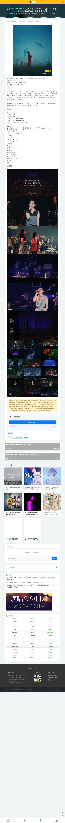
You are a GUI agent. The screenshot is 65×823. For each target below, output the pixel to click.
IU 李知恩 (50, 626)
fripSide (50, 624)
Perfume (32, 640)
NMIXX (15, 640)
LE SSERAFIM (15, 632)
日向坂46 (50, 655)
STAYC (51, 643)
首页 (16, 21)
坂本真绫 (11, 433)
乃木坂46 (15, 655)
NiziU (50, 638)
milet (15, 635)
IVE (55, 103)
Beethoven (33, 621)
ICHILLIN (15, 626)
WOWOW (10, 92)
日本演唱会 (17, 13)
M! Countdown (50, 632)
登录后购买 (33, 422)
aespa (33, 618)
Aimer (51, 618)
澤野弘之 (33, 657)
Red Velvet (15, 643)
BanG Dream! (15, 621)
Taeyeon (33, 646)
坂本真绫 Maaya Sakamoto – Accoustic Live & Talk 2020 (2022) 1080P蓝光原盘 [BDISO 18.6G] (13, 539)
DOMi (53, 13)
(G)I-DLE (15, 618)
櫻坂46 (15, 657)
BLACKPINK (15, 624)
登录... (9, 558)
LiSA (33, 632)
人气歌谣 (33, 655)
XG (32, 652)
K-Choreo (32, 629)
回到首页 (8, 821)
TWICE (50, 649)
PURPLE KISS (50, 640)
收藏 (10, 437)
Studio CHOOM (15, 646)
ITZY (33, 626)
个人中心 (57, 821)
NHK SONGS (33, 638)
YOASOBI (50, 652)
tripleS (33, 649)
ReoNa (33, 643)
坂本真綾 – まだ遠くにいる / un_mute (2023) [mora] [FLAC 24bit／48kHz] (52, 488)
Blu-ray (11, 13)
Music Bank (33, 635)
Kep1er (50, 629)
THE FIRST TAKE (15, 649)
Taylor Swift (51, 646)
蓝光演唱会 (24, 13)
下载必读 (40, 821)
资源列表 (24, 821)
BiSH (50, 621)
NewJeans (15, 638)
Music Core (50, 635)
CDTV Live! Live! (33, 624)
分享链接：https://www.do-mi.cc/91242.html (21, 437)
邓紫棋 (50, 657)
